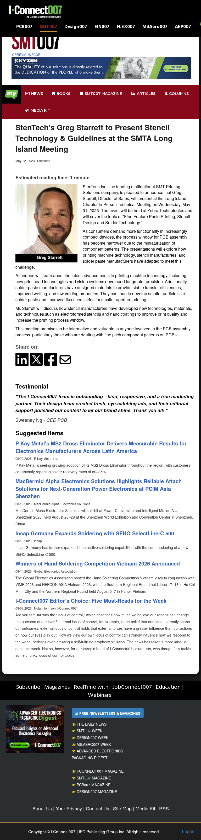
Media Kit (145, 808)
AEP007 (183, 27)
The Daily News (92, 724)
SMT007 (48, 27)
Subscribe (28, 687)
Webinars (99, 695)
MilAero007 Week (94, 744)
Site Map (122, 808)
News (37, 93)
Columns (179, 93)
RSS (164, 808)
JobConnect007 (132, 687)
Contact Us (97, 808)
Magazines (57, 687)
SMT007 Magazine (94, 777)
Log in (188, 831)
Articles (146, 93)
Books (63, 93)
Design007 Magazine (97, 791)
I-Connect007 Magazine (100, 771)
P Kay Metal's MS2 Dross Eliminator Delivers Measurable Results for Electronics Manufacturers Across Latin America (101, 447)
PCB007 (24, 27)
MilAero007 (155, 27)
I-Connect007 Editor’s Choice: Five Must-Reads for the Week (90, 600)
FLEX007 (126, 27)
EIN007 (101, 27)
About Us (42, 808)
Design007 (75, 27)
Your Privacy (69, 808)
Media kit (40, 110)
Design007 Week (92, 737)
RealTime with (91, 687)
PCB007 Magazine (93, 784)
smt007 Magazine (103, 93)
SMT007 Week (89, 730)
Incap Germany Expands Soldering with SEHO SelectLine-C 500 (94, 533)
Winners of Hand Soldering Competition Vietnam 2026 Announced (97, 563)
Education (168, 687)
